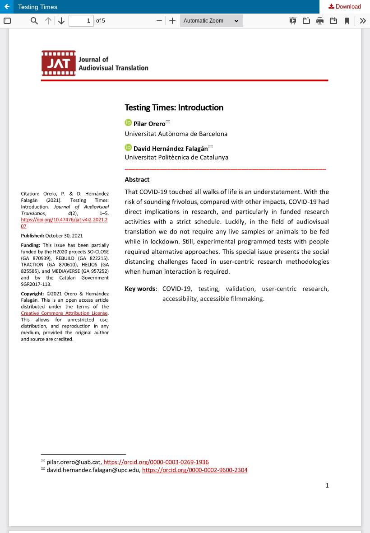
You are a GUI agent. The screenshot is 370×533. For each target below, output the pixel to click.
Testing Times (37, 6)
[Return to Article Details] (7, 7)
